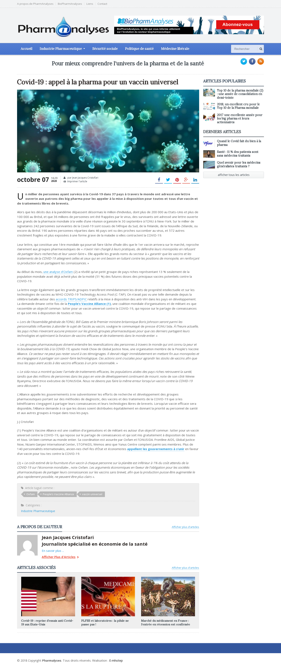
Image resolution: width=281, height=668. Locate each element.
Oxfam (30, 494)
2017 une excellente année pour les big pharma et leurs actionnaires (239, 118)
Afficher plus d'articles (185, 527)
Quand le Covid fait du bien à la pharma (239, 142)
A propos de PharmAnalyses (35, 3)
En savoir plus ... (53, 551)
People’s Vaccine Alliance (58, 494)
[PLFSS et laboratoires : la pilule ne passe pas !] (108, 578)
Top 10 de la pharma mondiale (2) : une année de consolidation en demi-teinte (240, 94)
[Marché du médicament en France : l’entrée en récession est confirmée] (168, 578)
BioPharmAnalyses (70, 3)
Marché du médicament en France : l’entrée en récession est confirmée (165, 622)
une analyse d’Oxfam (58, 272)
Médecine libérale (175, 48)
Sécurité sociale (105, 48)
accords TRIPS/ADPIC (71, 299)
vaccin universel (92, 494)
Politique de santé (139, 48)
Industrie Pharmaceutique (38, 511)
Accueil (26, 48)
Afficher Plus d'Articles (58, 557)
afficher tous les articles (234, 175)
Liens (89, 3)
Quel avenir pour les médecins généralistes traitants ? (238, 164)
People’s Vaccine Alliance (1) (89, 304)
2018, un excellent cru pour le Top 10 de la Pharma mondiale (238, 106)
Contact (102, 3)
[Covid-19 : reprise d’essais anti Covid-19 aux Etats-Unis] (48, 578)
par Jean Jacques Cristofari (82, 177)
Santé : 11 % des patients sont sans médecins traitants (237, 153)
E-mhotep (116, 660)
